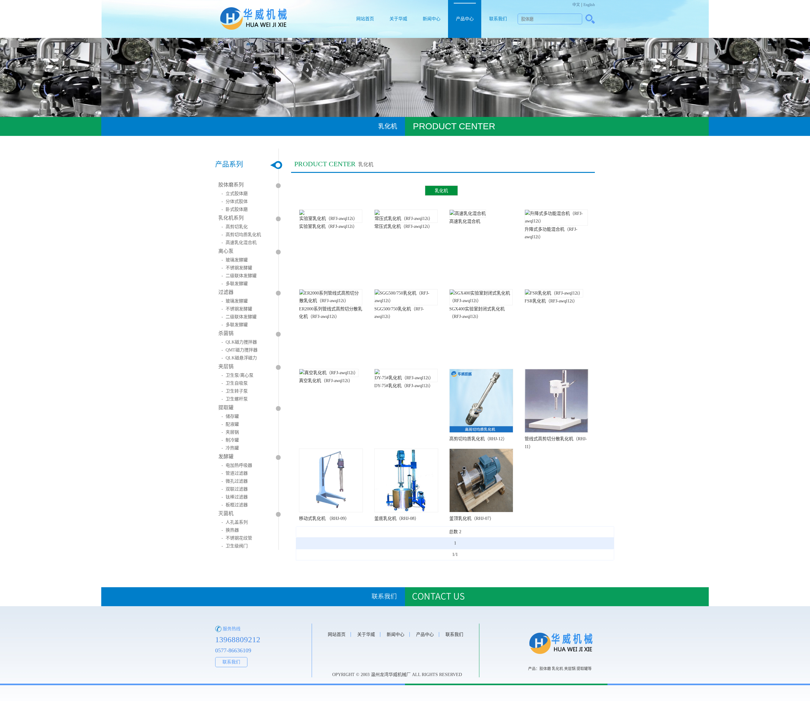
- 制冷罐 (230, 440)
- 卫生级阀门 (234, 546)
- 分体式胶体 (234, 201)
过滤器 (226, 292)
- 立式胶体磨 (234, 193)
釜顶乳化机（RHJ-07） (471, 518)
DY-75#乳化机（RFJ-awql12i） (403, 385)
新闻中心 (431, 18)
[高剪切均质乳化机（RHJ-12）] (481, 431)
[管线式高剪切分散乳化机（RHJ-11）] (557, 431)
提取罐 (226, 407)
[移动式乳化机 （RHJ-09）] (331, 511)
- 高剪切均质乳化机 (241, 234)
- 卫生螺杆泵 (234, 399)
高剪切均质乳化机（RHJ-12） (478, 438)
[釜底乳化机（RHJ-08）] (406, 511)
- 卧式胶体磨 (234, 209)
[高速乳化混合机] (467, 213)
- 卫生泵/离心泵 (237, 375)
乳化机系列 (231, 218)
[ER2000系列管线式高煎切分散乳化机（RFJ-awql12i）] (330, 300)
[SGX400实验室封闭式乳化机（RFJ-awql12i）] (481, 300)
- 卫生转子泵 (234, 391)
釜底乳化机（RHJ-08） (396, 518)
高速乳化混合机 (464, 221)
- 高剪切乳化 (234, 226)
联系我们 (498, 18)
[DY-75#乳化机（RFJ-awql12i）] (406, 377)
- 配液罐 (230, 424)
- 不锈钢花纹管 (236, 538)
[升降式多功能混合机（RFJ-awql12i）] (556, 221)
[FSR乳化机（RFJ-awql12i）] (554, 293)
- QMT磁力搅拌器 (239, 350)
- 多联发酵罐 (234, 283)
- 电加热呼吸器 (236, 465)
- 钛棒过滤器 (234, 497)
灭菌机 (226, 513)
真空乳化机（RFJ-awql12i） (326, 380)
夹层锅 (226, 366)
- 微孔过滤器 (234, 481)
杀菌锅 (226, 333)
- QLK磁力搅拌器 (239, 342)
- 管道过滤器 (234, 473)
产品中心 (465, 18)
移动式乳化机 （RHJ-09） (324, 518)
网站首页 (365, 18)
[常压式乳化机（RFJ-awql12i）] (406, 218)
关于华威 (398, 18)
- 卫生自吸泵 (234, 383)
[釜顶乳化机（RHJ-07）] (481, 511)
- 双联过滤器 (234, 489)
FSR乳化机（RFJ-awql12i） (551, 301)
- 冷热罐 (230, 448)
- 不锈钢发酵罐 (236, 267)
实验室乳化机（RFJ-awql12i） (328, 226)
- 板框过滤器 (234, 505)
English (589, 5)
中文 (576, 5)
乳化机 (441, 190)
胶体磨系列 (231, 184)
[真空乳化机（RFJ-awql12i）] (328, 372)
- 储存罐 (230, 416)
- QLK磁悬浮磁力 (239, 358)
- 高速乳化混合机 (239, 242)
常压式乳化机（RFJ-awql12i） (403, 226)
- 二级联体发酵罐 (239, 275)
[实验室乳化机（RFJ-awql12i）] (330, 218)
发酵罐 (226, 456)
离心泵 (226, 251)
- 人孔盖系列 (234, 522)
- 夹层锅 (230, 432)
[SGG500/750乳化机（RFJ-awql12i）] (406, 300)
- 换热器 (230, 530)
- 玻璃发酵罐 (234, 260)
